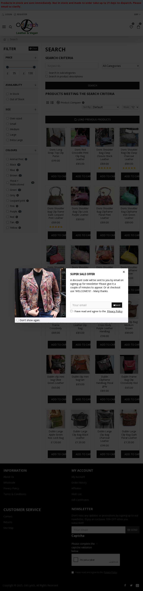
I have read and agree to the (98, 311)
